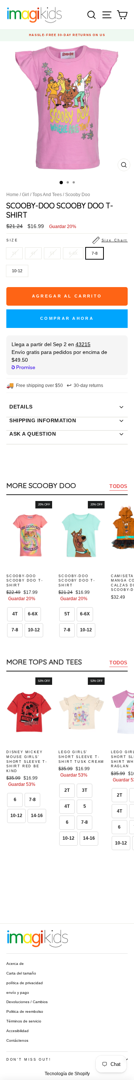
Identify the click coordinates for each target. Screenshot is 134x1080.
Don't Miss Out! (28, 1059)
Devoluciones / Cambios (27, 1002)
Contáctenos (17, 1040)
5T (52, 253)
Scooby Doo (77, 194)
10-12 (17, 271)
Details (21, 407)
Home (12, 194)
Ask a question (32, 434)
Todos (118, 486)
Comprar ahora (67, 318)
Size (67, 240)
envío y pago (17, 992)
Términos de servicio (23, 1021)
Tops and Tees (47, 194)
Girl (25, 194)
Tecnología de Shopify (67, 1073)
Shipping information (42, 420)
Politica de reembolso (24, 1011)
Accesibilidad (17, 1031)
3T (14, 253)
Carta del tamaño (21, 973)
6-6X (73, 253)
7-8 (95, 253)
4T (33, 253)
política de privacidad (24, 983)
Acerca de (15, 964)
